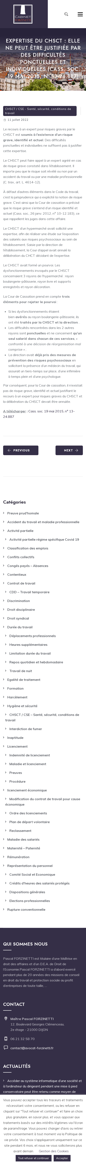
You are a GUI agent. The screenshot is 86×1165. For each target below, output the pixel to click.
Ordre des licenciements (28, 813)
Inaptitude (15, 738)
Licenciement (17, 746)
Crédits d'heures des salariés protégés (39, 883)
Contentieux (16, 574)
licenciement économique (27, 790)
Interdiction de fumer (25, 729)
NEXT (68, 450)
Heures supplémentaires (28, 644)
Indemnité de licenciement (29, 755)
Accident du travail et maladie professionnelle (43, 522)
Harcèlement (17, 697)
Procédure (17, 781)
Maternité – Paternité (23, 848)
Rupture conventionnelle (26, 909)
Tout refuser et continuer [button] (33, 1158)
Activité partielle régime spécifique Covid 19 (44, 539)
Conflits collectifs (20, 557)
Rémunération (18, 857)
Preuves (15, 773)
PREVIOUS (21, 450)
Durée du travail (20, 627)
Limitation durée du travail (30, 653)
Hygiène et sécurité (22, 706)
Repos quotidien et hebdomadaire (36, 662)
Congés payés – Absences (27, 566)
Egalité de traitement (23, 680)
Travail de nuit (20, 671)
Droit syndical (18, 618)
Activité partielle (20, 531)
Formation (15, 688)
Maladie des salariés (23, 839)
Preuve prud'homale (23, 513)
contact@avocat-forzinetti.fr (31, 1048)
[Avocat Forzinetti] (23, 14)
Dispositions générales (27, 892)
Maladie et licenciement (27, 764)
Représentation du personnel (30, 866)
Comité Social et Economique (32, 874)
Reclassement (20, 831)
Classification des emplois (27, 548)
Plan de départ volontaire (29, 822)
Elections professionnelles (29, 901)
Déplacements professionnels (32, 636)
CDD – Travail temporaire (29, 592)
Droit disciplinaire (21, 609)
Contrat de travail (21, 583)
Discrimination (18, 601)
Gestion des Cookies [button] (54, 1151)
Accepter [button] (62, 1158)
